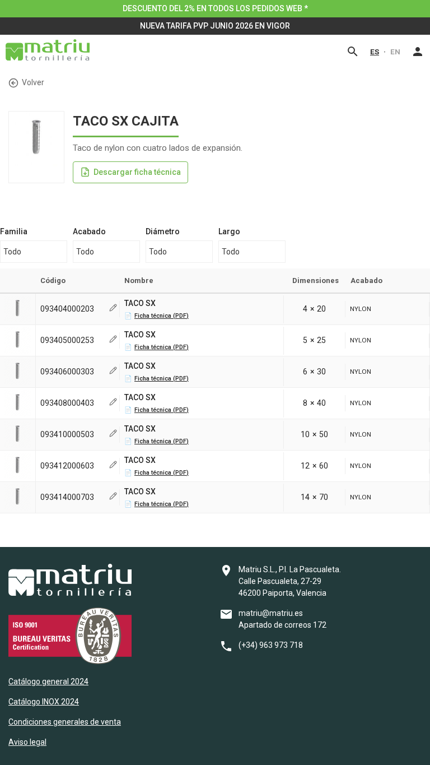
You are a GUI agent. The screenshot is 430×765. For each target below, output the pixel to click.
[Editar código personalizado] (113, 309)
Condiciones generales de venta (64, 721)
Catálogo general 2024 (48, 681)
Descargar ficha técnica (137, 172)
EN (395, 51)
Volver (33, 82)
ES (374, 51)
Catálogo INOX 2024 (43, 701)
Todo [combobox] (12, 251)
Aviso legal (27, 742)
